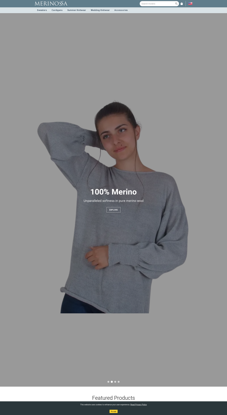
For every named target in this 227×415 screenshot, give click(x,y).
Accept (113, 411)
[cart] (181, 3)
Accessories (121, 10)
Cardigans (57, 10)
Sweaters (42, 10)
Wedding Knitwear (100, 10)
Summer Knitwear (76, 10)
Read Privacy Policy (138, 404)
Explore (113, 210)
